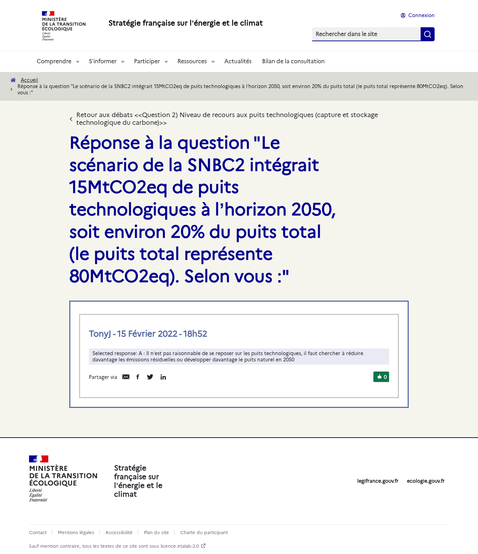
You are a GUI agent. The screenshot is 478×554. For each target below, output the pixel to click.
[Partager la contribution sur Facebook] (138, 377)
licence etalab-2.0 (180, 546)
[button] (379, 377)
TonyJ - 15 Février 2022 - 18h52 (148, 334)
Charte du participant (204, 532)
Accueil (29, 80)
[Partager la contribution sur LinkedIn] (163, 377)
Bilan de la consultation (293, 61)
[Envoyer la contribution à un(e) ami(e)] (126, 377)
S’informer (103, 61)
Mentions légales (76, 532)
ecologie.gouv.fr (426, 481)
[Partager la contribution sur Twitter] (150, 377)
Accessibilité (119, 532)
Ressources (192, 61)
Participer (147, 61)
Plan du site (156, 532)
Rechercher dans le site (346, 34)
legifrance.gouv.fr (378, 481)
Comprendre (54, 61)
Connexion (421, 15)
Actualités (238, 61)
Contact (38, 532)
